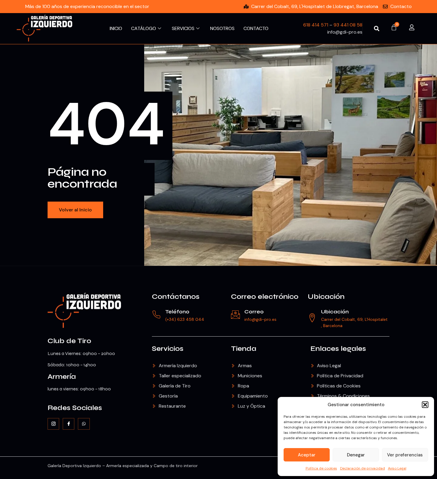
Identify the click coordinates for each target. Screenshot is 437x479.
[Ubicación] (312, 317)
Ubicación (326, 296)
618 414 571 (315, 25)
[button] (425, 405)
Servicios (183, 28)
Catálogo (143, 28)
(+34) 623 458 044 (184, 319)
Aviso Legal (397, 468)
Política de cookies (321, 468)
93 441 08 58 (348, 25)
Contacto (255, 28)
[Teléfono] (156, 314)
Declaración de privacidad (362, 468)
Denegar (356, 455)
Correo (254, 311)
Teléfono (177, 311)
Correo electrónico (264, 296)
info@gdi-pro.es (260, 319)
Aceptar (306, 455)
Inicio (116, 28)
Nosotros (222, 28)
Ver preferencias (405, 455)
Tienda (243, 348)
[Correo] (235, 314)
